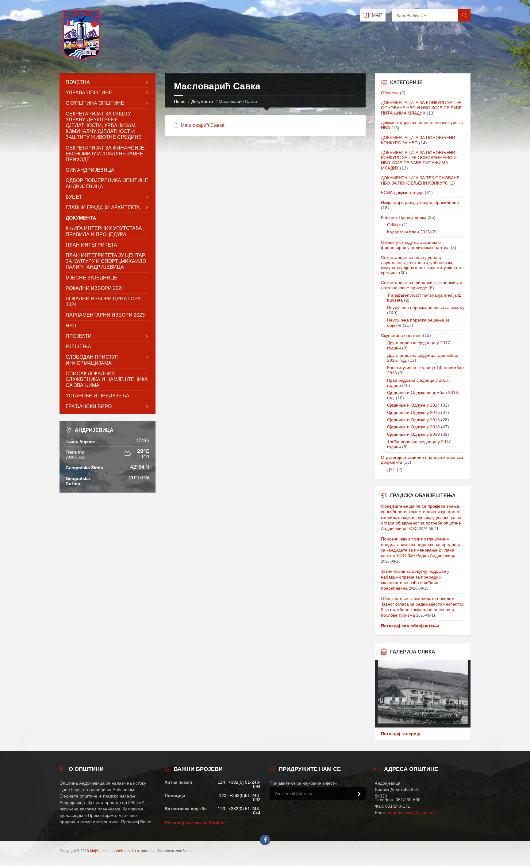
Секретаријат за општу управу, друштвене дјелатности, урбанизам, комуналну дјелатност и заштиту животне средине (422, 265)
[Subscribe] (359, 794)
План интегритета (91, 245)
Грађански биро (89, 406)
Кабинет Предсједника (403, 217)
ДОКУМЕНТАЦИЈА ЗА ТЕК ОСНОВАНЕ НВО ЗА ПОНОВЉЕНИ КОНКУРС (420, 180)
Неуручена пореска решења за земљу (425, 307)
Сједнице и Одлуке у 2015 (413, 412)
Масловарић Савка (203, 125)
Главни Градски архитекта (103, 207)
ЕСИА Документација (402, 192)
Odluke (394, 224)
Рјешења (78, 346)
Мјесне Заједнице (91, 277)
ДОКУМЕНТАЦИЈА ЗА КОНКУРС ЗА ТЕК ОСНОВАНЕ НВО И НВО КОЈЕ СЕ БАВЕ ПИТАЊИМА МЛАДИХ (421, 107)
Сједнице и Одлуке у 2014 (413, 405)
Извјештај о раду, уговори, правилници (420, 202)
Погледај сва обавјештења (410, 625)
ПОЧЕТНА (78, 82)
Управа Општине (89, 92)
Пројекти (79, 336)
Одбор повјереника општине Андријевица (107, 183)
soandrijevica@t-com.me (412, 812)
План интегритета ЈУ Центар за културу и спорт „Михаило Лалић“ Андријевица (106, 261)
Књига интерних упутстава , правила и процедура (105, 231)
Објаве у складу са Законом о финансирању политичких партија (415, 245)
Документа (202, 101)
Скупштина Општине (95, 103)
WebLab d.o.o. (128, 851)
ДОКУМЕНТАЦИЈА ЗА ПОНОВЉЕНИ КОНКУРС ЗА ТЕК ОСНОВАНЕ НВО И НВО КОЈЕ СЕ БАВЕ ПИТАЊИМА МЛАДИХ (419, 160)
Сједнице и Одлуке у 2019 (413, 434)
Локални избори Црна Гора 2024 (103, 301)
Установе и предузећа (97, 395)
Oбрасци (390, 92)
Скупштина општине (401, 335)
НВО (71, 325)
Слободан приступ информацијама (92, 359)
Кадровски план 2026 (408, 231)
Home (180, 101)
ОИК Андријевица (90, 170)
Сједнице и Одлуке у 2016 (413, 419)
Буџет (74, 197)
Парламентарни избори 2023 (105, 315)
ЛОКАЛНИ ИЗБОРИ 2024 (95, 288)
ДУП (391, 469)
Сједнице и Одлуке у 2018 (413, 426)
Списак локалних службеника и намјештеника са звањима (107, 379)
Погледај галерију (400, 733)
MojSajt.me (99, 851)
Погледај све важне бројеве (195, 822)
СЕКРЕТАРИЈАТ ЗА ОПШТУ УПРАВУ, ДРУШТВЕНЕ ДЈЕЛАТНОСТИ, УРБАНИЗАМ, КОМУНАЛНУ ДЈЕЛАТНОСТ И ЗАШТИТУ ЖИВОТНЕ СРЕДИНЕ (104, 125)
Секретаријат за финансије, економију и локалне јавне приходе (105, 153)
